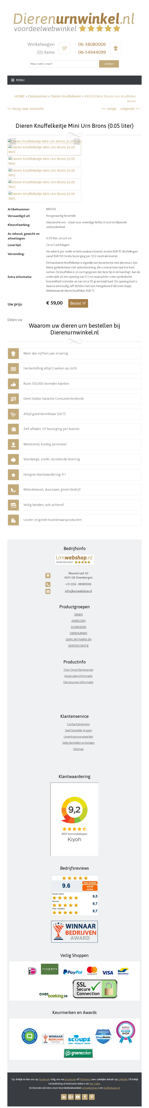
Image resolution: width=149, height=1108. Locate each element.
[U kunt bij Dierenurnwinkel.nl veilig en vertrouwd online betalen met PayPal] (72, 973)
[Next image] (77, 141)
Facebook (44, 1079)
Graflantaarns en (78, 639)
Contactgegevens (78, 724)
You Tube (94, 1083)
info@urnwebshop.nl (78, 591)
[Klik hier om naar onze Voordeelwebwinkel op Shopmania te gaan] (103, 1043)
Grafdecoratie (78, 645)
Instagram (70, 1079)
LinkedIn (122, 1079)
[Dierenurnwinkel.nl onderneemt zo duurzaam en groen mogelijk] (78, 1057)
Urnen (78, 614)
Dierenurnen (37, 96)
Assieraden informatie (78, 676)
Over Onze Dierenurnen (78, 670)
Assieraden (78, 627)
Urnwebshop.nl (90, 1088)
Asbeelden (78, 621)
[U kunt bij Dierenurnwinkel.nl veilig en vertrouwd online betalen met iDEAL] (32, 973)
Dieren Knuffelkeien (66, 96)
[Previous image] (12, 141)
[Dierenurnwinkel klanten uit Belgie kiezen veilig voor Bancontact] (123, 973)
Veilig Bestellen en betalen (78, 743)
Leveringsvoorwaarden (78, 736)
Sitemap (78, 749)
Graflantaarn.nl (111, 1088)
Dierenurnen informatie (78, 682)
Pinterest (85, 1079)
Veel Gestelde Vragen (78, 730)
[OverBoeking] (53, 997)
